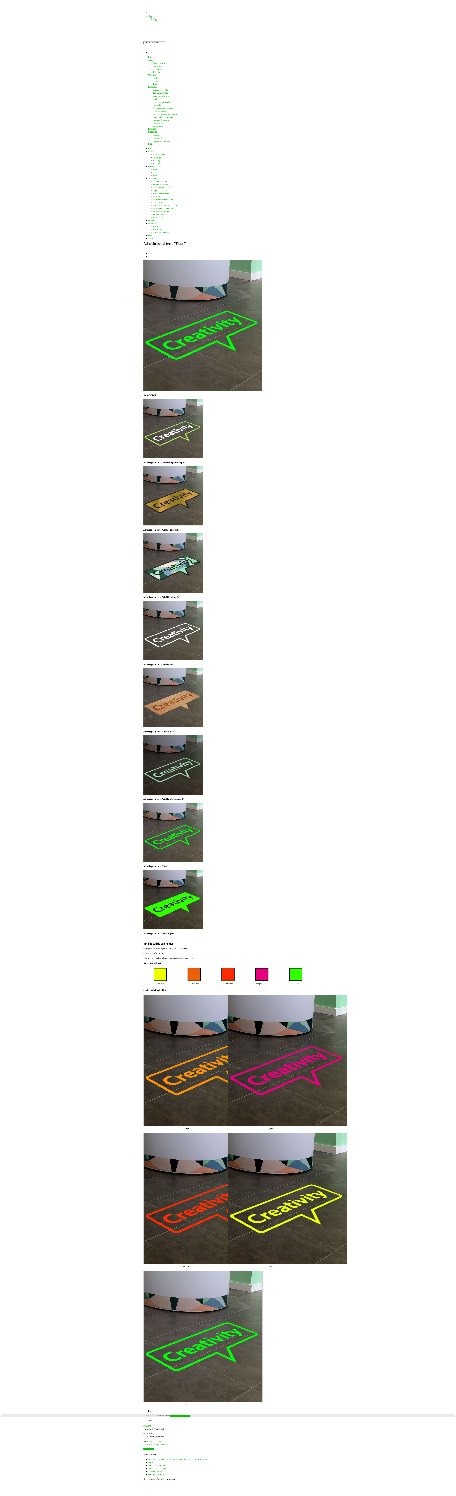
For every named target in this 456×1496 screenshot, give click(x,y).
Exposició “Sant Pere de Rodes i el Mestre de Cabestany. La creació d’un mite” (178, 1459)
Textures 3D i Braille (160, 93)
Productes (152, 87)
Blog (150, 144)
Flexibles (156, 78)
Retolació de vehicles (161, 120)
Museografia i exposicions (163, 108)
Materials (152, 75)
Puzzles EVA (157, 138)
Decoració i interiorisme (162, 96)
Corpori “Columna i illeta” (158, 1465)
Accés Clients (148, 1449)
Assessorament (159, 63)
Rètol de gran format (156, 1474)
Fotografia (157, 105)
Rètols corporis (159, 123)
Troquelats (157, 72)
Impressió (157, 66)
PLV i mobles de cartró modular (165, 114)
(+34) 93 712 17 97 (153, 1441)
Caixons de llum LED (160, 90)
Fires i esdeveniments (161, 102)
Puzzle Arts (152, 223)
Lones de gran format (156, 1471)
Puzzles (156, 135)
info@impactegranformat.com (155, 1444)
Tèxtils (155, 84)
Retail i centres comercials (163, 117)
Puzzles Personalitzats (161, 141)
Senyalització (158, 126)
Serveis (151, 152)
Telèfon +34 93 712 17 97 (180, 1416)
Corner (151, 1462)
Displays (156, 99)
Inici (149, 149)
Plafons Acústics (159, 111)
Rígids (155, 81)
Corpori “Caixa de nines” (157, 1468)
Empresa (151, 220)
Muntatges (157, 69)
